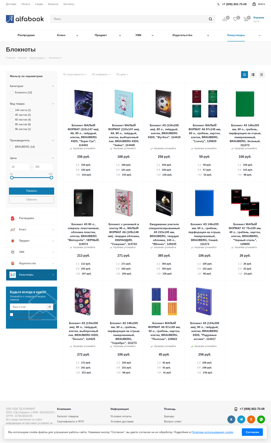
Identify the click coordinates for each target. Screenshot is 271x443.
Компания (64, 408)
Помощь (170, 408)
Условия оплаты (121, 416)
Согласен (252, 432)
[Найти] (210, 19)
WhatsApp (261, 419)
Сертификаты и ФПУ (70, 421)
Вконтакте (231, 419)
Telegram (241, 419)
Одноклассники (251, 419)
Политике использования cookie (212, 432)
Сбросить (31, 199)
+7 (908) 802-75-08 (252, 408)
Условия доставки (122, 421)
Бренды (169, 416)
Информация (120, 408)
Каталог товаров (67, 416)
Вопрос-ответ (173, 421)
